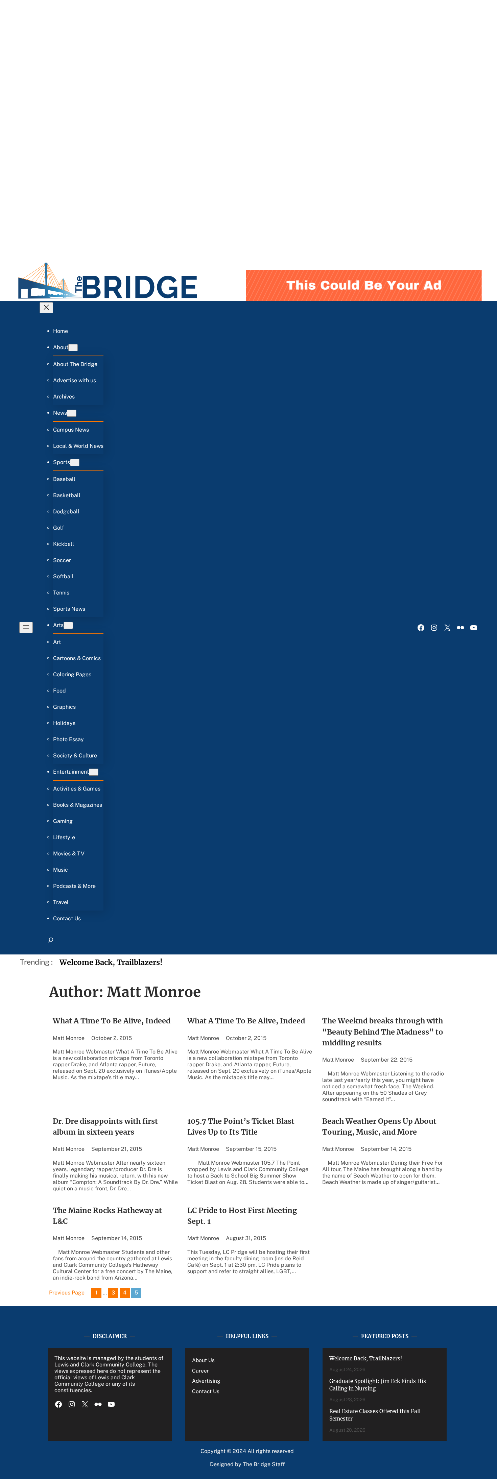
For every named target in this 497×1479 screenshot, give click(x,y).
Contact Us (205, 1391)
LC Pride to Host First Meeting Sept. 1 (242, 1216)
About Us (203, 1360)
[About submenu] (73, 347)
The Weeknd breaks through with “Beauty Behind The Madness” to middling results (382, 1031)
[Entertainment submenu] (93, 772)
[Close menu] (46, 307)
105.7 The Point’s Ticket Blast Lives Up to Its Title (240, 1127)
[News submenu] (71, 413)
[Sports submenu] (74, 462)
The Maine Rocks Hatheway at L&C (107, 1216)
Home (60, 331)
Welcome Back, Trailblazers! (111, 962)
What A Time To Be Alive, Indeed (111, 1020)
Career (200, 1370)
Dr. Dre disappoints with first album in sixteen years (105, 1127)
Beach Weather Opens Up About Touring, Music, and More (379, 1127)
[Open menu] (26, 627)
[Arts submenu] (68, 625)
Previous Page (67, 1292)
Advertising (206, 1381)
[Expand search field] (51, 943)
